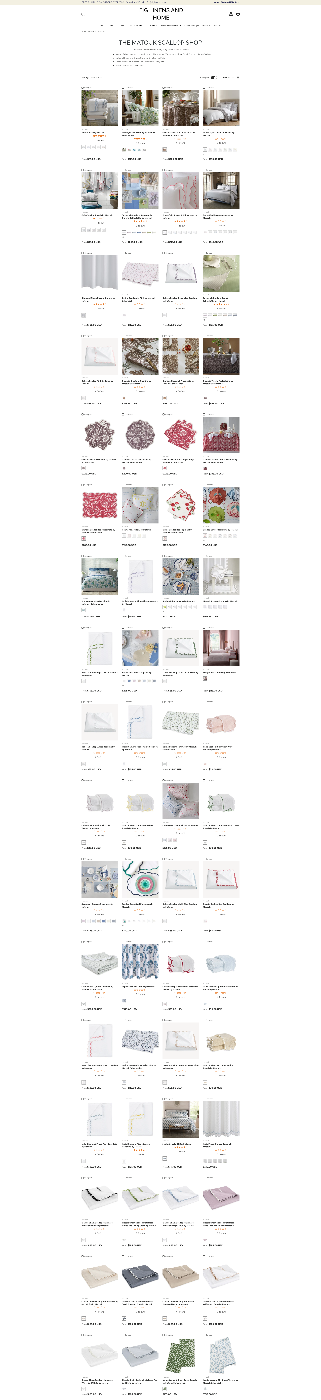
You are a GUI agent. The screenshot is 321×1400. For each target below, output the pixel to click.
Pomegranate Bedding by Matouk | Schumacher (139, 134)
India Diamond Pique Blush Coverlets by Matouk (100, 1066)
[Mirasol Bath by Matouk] (100, 108)
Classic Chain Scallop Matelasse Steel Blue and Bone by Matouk (137, 1303)
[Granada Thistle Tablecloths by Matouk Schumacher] (221, 356)
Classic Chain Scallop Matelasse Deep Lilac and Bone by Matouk (218, 1224)
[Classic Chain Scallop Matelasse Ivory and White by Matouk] (100, 1277)
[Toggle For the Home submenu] (144, 25)
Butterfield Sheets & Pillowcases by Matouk (180, 216)
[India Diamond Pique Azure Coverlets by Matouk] (140, 722)
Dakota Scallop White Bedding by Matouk (98, 748)
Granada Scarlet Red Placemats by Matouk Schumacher (98, 531)
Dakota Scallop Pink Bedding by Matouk (97, 382)
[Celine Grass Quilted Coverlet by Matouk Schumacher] (100, 962)
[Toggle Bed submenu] (105, 25)
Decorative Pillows (169, 25)
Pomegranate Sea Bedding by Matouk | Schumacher (96, 602)
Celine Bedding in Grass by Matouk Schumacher (179, 748)
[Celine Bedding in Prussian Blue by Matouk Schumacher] (140, 1040)
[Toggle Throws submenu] (157, 25)
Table (121, 25)
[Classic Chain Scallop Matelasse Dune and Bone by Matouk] (181, 1277)
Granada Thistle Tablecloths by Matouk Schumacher (218, 382)
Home (84, 32)
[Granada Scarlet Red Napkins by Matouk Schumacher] (181, 435)
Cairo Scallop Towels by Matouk (97, 215)
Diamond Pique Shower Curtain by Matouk (98, 299)
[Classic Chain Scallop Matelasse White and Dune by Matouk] (221, 1277)
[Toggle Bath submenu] (115, 25)
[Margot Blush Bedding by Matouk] (221, 648)
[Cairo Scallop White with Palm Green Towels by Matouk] (221, 801)
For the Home (136, 25)
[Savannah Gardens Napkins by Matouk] (140, 648)
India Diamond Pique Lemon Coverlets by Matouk (136, 1145)
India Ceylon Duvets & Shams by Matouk (218, 134)
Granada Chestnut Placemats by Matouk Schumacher (178, 382)
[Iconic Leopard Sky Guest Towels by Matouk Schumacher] (221, 1355)
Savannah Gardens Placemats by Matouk (97, 905)
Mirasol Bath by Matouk (93, 132)
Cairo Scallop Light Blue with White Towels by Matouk (220, 988)
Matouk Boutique (191, 25)
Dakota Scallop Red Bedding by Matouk (218, 905)
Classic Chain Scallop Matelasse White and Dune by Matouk (218, 1303)
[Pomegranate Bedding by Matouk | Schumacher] (140, 108)
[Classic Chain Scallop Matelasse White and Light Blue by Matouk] (181, 1198)
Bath (111, 25)
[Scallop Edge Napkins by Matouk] (181, 576)
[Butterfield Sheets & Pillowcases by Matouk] (181, 190)
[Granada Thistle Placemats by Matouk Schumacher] (140, 435)
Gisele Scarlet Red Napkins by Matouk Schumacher (177, 531)
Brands (205, 25)
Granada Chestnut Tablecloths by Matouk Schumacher (179, 134)
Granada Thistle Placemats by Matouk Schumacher (136, 461)
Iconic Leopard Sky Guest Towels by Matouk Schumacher (220, 1381)
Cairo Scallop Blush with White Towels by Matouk (218, 748)
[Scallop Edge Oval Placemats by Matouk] (140, 879)
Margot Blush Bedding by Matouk (219, 672)
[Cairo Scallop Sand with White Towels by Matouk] (221, 1040)
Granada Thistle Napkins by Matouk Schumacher (99, 461)
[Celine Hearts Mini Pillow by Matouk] (181, 801)
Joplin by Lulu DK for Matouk (177, 1144)
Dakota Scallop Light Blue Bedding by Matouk (180, 905)
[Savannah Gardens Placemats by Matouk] (100, 879)
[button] (238, 14)
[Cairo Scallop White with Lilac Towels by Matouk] (100, 801)
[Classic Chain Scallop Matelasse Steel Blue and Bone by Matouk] (140, 1277)
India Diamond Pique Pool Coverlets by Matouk (99, 1145)
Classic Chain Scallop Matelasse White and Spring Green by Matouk (139, 1224)
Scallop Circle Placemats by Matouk (220, 530)
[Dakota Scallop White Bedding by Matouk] (100, 722)
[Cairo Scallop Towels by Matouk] (100, 190)
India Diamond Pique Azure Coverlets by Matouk (140, 748)
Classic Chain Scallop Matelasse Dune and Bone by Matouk (178, 1303)
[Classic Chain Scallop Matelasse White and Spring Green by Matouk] (140, 1198)
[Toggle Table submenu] (126, 25)
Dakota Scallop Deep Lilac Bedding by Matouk (180, 299)
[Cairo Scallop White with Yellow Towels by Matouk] (140, 801)
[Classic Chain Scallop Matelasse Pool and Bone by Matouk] (140, 1355)
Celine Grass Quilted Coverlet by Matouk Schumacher (97, 988)
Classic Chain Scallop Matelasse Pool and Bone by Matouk (140, 1381)
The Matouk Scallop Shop (96, 32)
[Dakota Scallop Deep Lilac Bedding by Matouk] (181, 273)
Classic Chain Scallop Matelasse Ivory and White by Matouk (100, 1303)
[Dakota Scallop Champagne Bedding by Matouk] (181, 1040)
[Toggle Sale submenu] (220, 25)
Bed (101, 25)
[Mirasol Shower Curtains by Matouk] (221, 576)
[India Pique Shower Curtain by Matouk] (221, 1119)
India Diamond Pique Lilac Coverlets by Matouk (139, 602)
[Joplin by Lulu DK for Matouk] (181, 1119)
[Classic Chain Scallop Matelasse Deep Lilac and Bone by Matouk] (221, 1198)
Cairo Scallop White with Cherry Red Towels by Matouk (180, 988)
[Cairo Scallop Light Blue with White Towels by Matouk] (221, 962)
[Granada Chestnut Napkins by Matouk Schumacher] (140, 356)
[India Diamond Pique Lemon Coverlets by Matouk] (140, 1119)
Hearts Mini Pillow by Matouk (136, 530)
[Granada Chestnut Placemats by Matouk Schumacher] (181, 356)
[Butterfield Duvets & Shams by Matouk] (221, 190)
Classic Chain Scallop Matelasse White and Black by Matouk (97, 1224)
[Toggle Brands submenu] (210, 25)
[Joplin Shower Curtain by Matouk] (140, 962)
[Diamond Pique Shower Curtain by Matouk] (100, 273)
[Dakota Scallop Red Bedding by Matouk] (221, 879)
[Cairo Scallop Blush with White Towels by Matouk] (221, 722)
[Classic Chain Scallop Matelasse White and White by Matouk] (100, 1355)
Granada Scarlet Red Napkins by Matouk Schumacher (178, 461)
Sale (216, 25)
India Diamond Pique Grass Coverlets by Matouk (100, 674)
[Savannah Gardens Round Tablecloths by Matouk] (221, 273)
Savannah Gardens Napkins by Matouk (136, 674)
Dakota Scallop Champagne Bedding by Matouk (181, 1066)
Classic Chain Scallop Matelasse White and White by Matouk (97, 1381)
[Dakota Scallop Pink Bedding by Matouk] (100, 356)
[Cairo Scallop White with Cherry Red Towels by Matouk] (181, 962)
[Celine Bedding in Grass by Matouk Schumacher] (181, 722)
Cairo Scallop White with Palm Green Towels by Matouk (221, 826)
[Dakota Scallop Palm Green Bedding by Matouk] (181, 648)
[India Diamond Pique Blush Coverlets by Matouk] (100, 1040)
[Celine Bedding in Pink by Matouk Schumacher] (140, 273)
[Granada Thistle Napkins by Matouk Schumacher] (100, 435)
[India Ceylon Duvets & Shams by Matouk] (221, 108)
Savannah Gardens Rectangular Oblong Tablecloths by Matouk (137, 216)
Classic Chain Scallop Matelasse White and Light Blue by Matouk (178, 1224)
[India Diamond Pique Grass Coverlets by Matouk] (100, 648)
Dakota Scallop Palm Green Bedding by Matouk (180, 674)
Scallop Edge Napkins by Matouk (179, 601)
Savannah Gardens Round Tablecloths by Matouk (215, 299)
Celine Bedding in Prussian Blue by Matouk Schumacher (139, 1066)
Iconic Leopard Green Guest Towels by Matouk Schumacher (180, 1381)
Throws (151, 25)
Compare (204, 77)
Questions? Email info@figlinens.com (146, 2)
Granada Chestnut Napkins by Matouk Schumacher (136, 382)
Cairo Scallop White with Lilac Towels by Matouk (96, 826)
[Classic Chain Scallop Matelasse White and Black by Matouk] (100, 1198)
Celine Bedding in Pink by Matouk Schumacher (138, 299)
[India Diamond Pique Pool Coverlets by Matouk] (100, 1119)
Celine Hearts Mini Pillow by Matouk (180, 825)
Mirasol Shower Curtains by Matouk (220, 601)
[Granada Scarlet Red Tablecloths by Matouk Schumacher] (221, 435)
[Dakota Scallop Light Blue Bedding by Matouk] (181, 879)
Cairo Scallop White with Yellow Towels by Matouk (137, 826)
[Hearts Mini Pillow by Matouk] (140, 505)
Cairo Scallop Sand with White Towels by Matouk (218, 1066)
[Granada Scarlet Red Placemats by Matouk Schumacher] (100, 505)
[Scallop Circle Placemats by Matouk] (221, 505)
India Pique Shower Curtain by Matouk (218, 1145)
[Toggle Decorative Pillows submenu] (179, 25)
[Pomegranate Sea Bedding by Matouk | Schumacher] (100, 576)
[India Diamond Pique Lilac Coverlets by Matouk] (140, 576)
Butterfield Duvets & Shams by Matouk (218, 216)
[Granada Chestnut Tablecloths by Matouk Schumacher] (181, 108)
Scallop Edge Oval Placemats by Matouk (138, 905)
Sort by (85, 77)
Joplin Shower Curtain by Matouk (138, 986)
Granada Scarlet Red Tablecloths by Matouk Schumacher (220, 461)
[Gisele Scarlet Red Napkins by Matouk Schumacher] (181, 505)
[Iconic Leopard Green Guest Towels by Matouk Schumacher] (181, 1355)
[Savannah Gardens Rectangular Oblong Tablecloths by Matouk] (140, 190)
